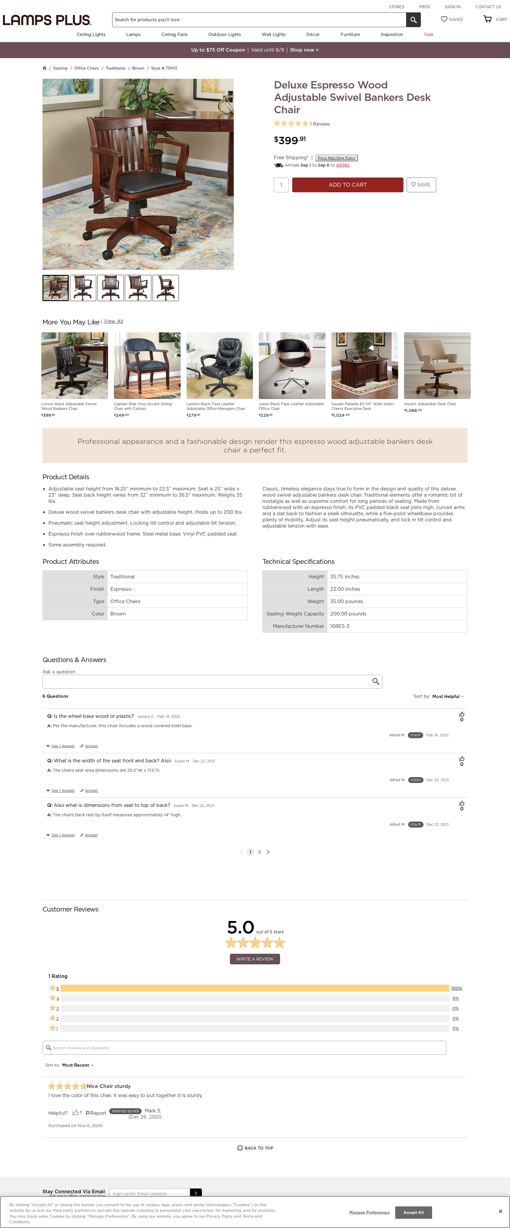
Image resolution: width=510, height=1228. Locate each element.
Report (98, 1113)
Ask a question (58, 672)
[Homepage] (44, 68)
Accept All (413, 1212)
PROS (424, 6)
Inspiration (392, 34)
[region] (255, 1212)
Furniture (350, 34)
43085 (343, 165)
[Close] (500, 1211)
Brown (138, 68)
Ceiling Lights (91, 34)
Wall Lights (273, 34)
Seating (60, 68)
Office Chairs (86, 68)
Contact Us (488, 6)
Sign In (453, 7)
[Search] (413, 19)
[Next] (268, 852)
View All (113, 321)
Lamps (133, 34)
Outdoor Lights (224, 34)
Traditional (115, 68)
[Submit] (196, 1193)
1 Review (320, 124)
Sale (428, 34)
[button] (55, 288)
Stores (396, 6)
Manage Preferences (369, 1212)
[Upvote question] (461, 715)
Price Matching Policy (337, 157)
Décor (313, 34)
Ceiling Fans (174, 34)
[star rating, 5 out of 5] (291, 123)
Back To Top (259, 1148)
